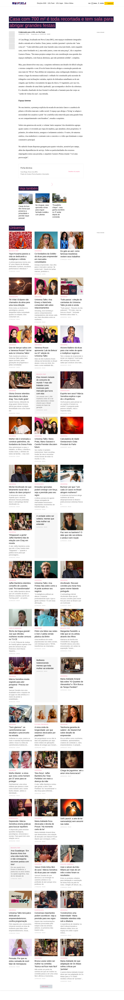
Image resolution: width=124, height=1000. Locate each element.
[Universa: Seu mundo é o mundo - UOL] (19, 3)
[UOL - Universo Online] (27, 3)
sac (89, 3)
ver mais (45, 986)
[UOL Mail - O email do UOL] (94, 3)
